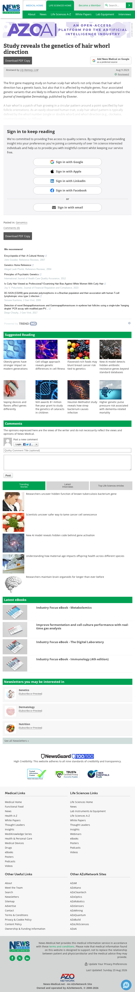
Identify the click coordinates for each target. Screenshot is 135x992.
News (8, 811)
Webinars (75, 834)
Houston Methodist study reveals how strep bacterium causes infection (82, 407)
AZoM (73, 883)
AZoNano (75, 887)
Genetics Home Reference (17, 265)
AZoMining (76, 910)
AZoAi (73, 928)
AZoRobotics (77, 901)
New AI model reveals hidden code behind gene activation (60, 535)
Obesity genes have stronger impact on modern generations (16, 365)
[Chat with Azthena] (126, 985)
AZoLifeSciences (79, 924)
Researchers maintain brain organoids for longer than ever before (65, 576)
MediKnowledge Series (18, 834)
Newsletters (12, 896)
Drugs (8, 847)
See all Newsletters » (16, 740)
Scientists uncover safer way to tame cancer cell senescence (61, 514)
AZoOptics (76, 896)
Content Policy (13, 924)
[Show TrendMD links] (129, 323)
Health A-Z (11, 815)
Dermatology (27, 707)
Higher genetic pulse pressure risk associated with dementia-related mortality (113, 407)
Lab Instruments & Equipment (88, 811)
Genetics (24, 690)
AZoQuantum (78, 915)
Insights (9, 829)
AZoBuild (75, 919)
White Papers (13, 820)
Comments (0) (12, 228)
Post (8, 475)
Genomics (21, 222)
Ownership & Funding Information (25, 928)
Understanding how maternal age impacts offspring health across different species (75, 556)
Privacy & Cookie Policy (18, 919)
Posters (9, 856)
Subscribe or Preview (30, 693)
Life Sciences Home (60, 5)
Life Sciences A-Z (80, 815)
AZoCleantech (78, 892)
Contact (9, 910)
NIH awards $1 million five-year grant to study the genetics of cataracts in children (50, 407)
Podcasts (10, 861)
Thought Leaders (15, 824)
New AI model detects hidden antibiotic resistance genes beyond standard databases (114, 367)
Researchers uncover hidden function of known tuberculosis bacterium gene (71, 493)
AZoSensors (77, 906)
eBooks (9, 852)
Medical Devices (14, 843)
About (8, 883)
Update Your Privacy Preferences (107, 964)
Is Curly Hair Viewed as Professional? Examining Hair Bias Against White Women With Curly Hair (53, 283)
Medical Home (34, 5)
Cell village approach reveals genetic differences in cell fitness (50, 365)
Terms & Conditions (16, 915)
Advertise (10, 906)
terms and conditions (61, 946)
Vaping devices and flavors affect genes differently (15, 405)
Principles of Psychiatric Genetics (21, 274)
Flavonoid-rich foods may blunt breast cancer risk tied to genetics (82, 365)
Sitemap (10, 901)
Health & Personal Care (18, 838)
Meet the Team (14, 887)
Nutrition (24, 724)
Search (9, 892)
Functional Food (14, 806)
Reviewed (123, 74)
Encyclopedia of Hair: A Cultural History (24, 255)
